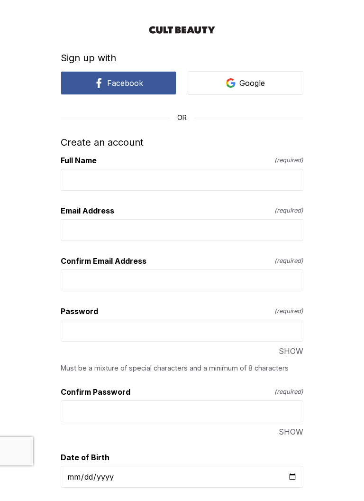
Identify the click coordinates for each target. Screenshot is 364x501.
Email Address (182, 210)
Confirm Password (182, 392)
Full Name (182, 160)
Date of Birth (85, 457)
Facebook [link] (125, 83)
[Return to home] (182, 30)
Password (182, 311)
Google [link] (252, 83)
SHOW (291, 351)
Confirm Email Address (182, 261)
